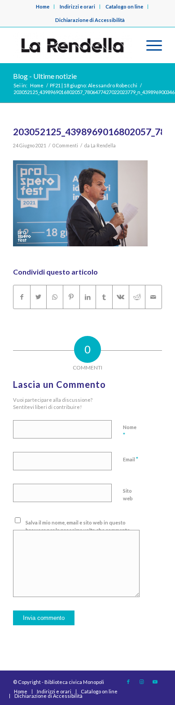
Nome (129, 431)
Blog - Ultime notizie (45, 76)
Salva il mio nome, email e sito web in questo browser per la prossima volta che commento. (78, 526)
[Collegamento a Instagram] (142, 681)
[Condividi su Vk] (121, 297)
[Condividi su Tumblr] (104, 297)
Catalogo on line (124, 6)
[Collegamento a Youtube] (155, 681)
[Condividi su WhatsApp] (55, 297)
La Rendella (103, 145)
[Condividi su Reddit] (137, 297)
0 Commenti (65, 145)
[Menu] (149, 45)
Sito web (128, 494)
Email (130, 459)
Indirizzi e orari (77, 6)
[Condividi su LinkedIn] (88, 297)
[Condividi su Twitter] (39, 297)
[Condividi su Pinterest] (71, 297)
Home (42, 6)
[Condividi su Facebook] (21, 297)
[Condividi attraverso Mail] (153, 297)
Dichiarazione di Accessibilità (90, 20)
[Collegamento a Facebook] (128, 681)
